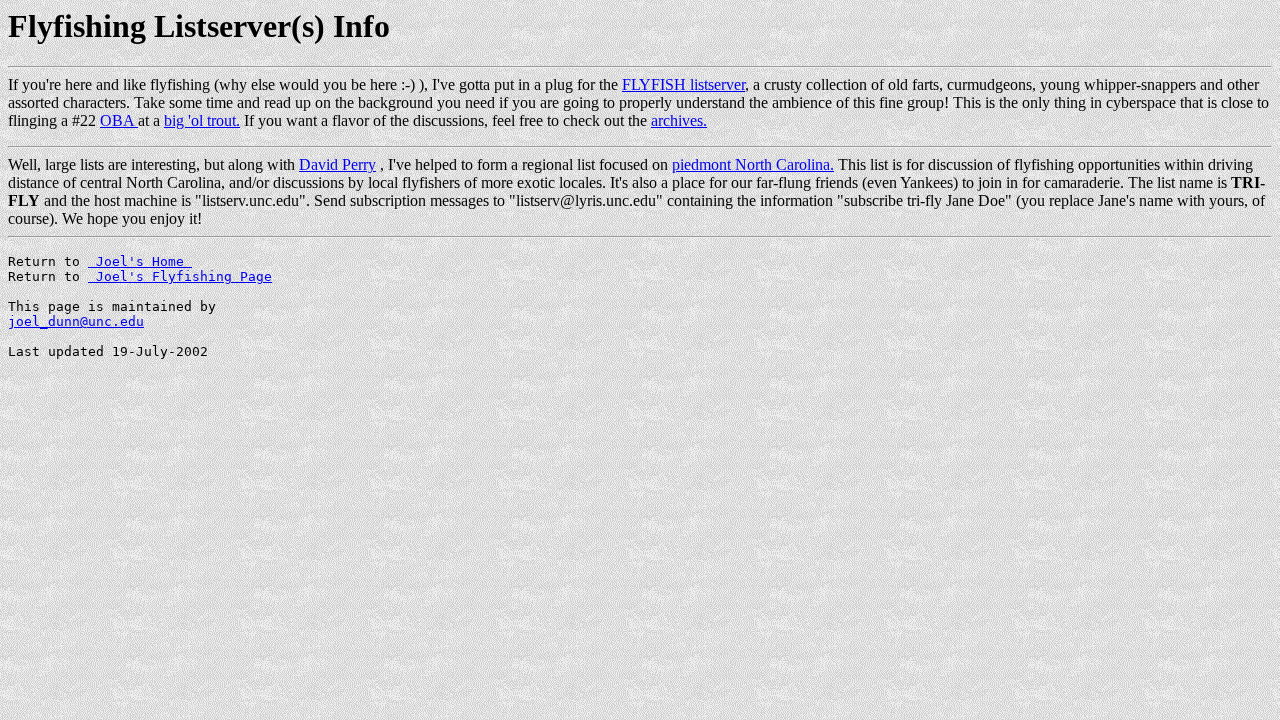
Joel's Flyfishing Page (180, 276)
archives (677, 120)
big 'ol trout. (202, 120)
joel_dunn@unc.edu (76, 321)
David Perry (337, 164)
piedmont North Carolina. (753, 164)
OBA (119, 120)
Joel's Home (140, 261)
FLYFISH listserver (683, 84)
